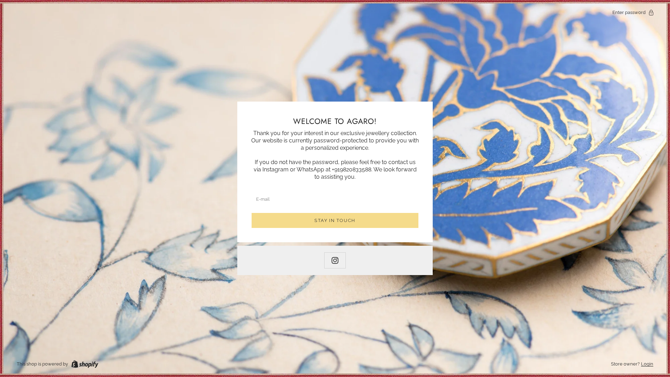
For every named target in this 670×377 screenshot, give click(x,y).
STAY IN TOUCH (335, 220)
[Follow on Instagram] (335, 260)
